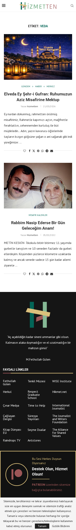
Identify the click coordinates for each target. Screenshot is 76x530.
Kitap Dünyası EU (12, 431)
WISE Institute (62, 381)
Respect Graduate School (34, 394)
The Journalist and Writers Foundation (61, 419)
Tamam (42, 526)
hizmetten (32, 106)
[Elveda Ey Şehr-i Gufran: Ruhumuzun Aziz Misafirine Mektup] (38, 57)
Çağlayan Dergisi (9, 417)
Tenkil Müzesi (36, 381)
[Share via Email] (51, 151)
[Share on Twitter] (33, 151)
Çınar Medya (11, 405)
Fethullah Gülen (9, 382)
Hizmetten (32, 235)
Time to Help (36, 405)
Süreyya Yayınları (33, 417)
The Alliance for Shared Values (60, 432)
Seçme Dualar (37, 429)
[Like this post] (24, 151)
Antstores (34, 440)
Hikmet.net (59, 391)
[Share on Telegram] (47, 151)
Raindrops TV (11, 440)
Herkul (7, 391)
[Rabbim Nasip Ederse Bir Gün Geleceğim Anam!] (38, 185)
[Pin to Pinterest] (38, 151)
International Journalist (61, 407)
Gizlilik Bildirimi (61, 526)
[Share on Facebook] (29, 151)
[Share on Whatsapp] (42, 151)
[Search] (72, 6)
